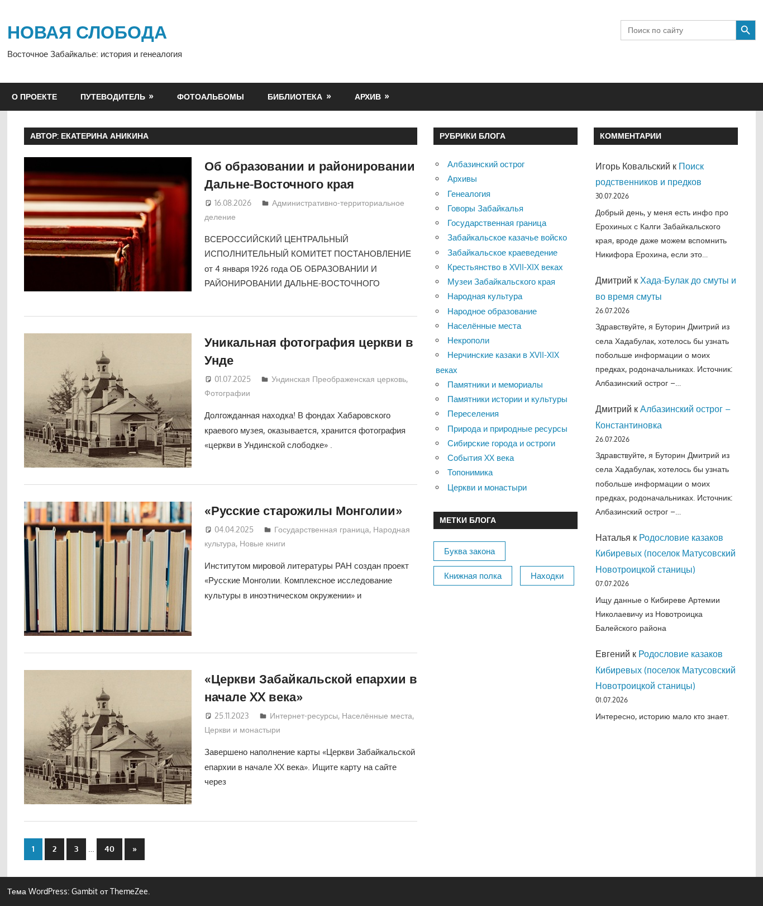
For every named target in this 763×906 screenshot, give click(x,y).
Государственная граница (321, 529)
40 (109, 848)
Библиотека (295, 96)
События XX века (480, 457)
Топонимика (470, 472)
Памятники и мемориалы (495, 384)
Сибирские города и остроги (501, 443)
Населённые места (377, 715)
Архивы (462, 178)
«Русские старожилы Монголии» (303, 510)
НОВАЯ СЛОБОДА (87, 31)
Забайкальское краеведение (502, 252)
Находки (547, 575)
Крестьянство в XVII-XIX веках (505, 267)
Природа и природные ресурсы (507, 428)
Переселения (473, 413)
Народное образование (492, 311)
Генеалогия (468, 193)
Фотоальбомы (210, 96)
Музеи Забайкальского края (501, 281)
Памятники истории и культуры (507, 399)
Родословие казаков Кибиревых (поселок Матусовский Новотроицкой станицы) (665, 553)
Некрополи (468, 340)
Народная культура (484, 296)
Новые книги (262, 543)
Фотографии (227, 393)
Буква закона (469, 551)
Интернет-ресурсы (304, 715)
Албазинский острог (485, 164)
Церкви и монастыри (242, 729)
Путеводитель (112, 96)
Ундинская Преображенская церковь (338, 379)
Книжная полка (473, 575)
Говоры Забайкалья (485, 208)
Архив (368, 96)
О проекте (34, 96)
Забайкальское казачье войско (507, 237)
